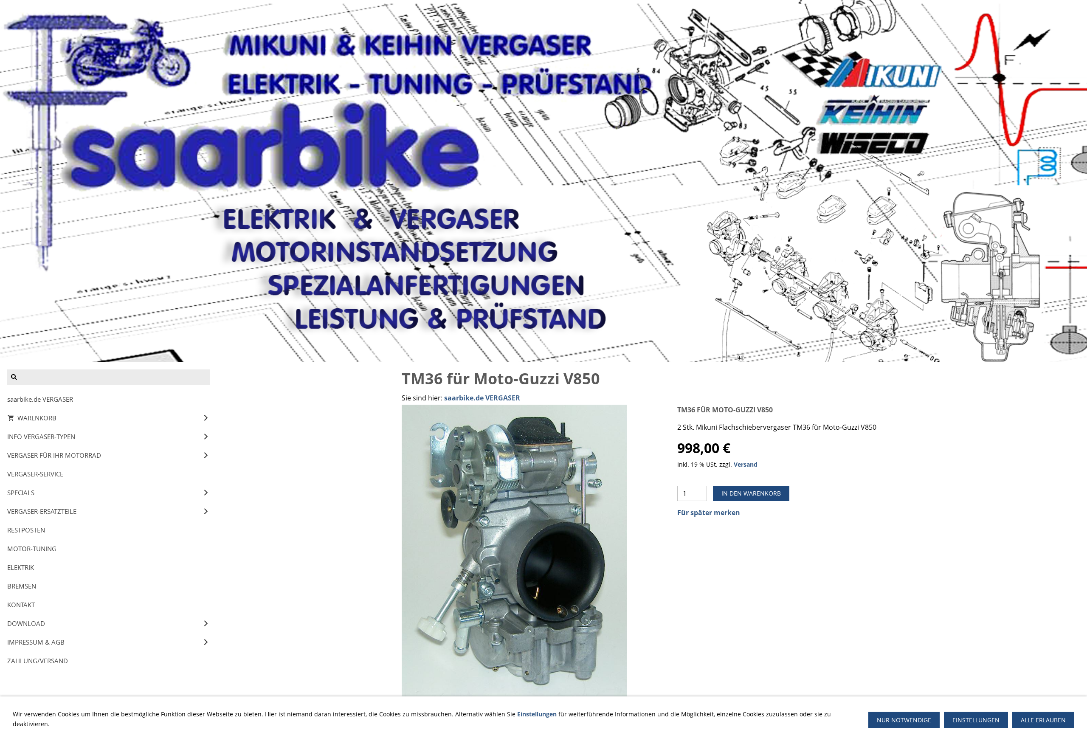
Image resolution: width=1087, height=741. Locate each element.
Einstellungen (976, 720)
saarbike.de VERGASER (482, 398)
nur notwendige (904, 720)
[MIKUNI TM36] (514, 552)
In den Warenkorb (751, 493)
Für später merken (708, 512)
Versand (746, 464)
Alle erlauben (1043, 720)
